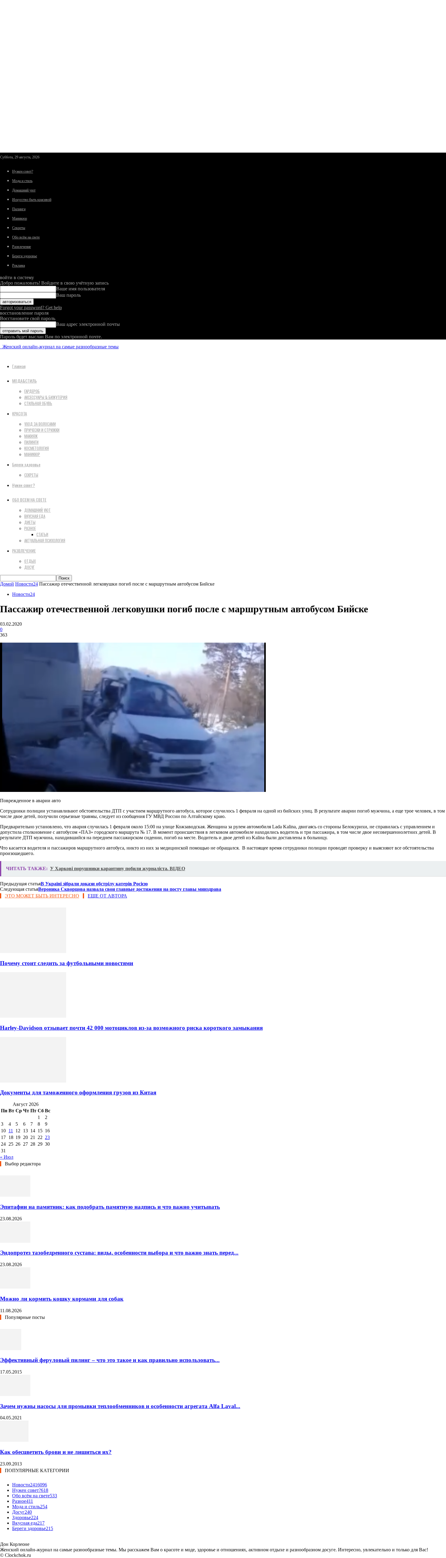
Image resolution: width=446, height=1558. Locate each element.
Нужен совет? (22, 171)
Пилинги (18, 209)
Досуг (29, 567)
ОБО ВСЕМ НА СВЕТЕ (29, 499)
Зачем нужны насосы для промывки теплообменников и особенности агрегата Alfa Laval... (120, 1406)
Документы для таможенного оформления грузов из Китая (78, 1092)
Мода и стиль (22, 181)
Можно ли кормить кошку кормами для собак (61, 1299)
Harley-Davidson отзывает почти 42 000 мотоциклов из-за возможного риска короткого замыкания (131, 1028)
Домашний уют (23, 190)
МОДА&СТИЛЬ (24, 380)
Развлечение (21, 247)
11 (10, 1130)
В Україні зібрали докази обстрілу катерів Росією (94, 883)
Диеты (29, 522)
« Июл (6, 1157)
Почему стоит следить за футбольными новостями (66, 963)
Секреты (18, 228)
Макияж (31, 436)
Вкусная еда (34, 516)
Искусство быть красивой (31, 200)
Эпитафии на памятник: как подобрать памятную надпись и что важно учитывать (110, 1207)
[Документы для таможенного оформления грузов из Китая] (33, 1080)
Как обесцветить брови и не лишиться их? (56, 1452)
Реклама (18, 265)
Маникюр (19, 218)
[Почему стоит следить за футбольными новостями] (33, 951)
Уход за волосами (40, 424)
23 (47, 1137)
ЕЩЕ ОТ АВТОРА (107, 895)
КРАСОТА (19, 413)
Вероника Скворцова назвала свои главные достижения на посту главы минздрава (129, 889)
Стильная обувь (38, 403)
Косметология (36, 448)
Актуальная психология (44, 540)
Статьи (42, 534)
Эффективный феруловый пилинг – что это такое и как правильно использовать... (110, 1360)
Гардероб (32, 391)
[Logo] (0, 346)
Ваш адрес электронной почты (88, 324)
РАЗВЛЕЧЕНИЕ (24, 550)
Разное (30, 528)
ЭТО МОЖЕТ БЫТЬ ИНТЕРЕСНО (42, 895)
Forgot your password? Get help (31, 307)
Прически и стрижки (41, 430)
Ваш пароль (68, 295)
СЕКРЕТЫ (31, 475)
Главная (18, 366)
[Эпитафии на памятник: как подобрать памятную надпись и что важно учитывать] (15, 1195)
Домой (7, 583)
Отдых (30, 561)
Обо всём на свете (26, 237)
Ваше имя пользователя (80, 288)
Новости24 (26, 583)
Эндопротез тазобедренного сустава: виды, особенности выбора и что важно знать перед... (119, 1252)
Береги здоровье (24, 256)
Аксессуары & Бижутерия (45, 397)
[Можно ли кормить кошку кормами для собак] (15, 1286)
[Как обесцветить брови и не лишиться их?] (14, 1440)
